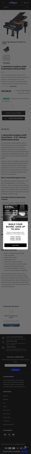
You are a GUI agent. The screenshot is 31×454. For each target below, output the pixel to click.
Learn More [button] (15, 245)
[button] (26, 206)
